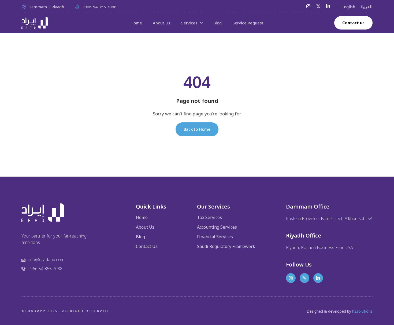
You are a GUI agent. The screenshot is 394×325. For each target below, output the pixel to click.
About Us (161, 22)
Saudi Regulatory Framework (226, 246)
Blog (217, 22)
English (348, 6)
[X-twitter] (318, 6)
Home (136, 22)
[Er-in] (318, 278)
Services (189, 22)
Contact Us (147, 246)
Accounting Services (217, 227)
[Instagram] (308, 6)
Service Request (247, 22)
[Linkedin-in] (328, 6)
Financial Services (215, 237)
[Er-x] (304, 278)
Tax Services (209, 217)
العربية (366, 6)
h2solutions (362, 311)
